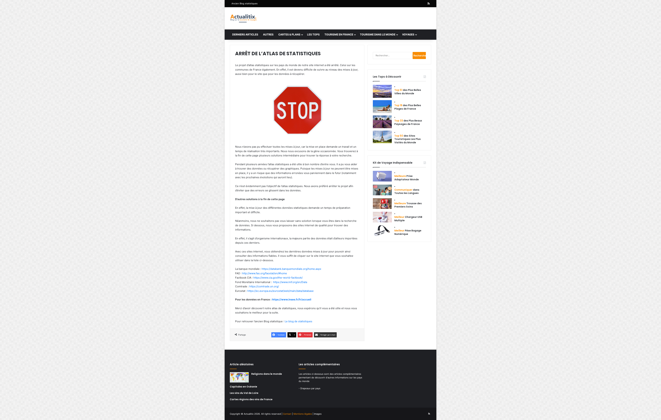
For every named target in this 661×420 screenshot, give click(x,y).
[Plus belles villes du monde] (382, 91)
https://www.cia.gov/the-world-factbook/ (278, 277)
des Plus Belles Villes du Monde (407, 91)
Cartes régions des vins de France (251, 399)
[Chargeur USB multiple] (382, 217)
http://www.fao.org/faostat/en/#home (264, 273)
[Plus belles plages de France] (382, 106)
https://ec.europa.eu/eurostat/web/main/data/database (280, 291)
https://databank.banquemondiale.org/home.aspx (291, 268)
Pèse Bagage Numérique (407, 232)
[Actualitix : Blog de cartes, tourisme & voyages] (243, 18)
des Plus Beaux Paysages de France (408, 122)
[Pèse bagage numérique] (382, 230)
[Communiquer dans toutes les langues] (382, 190)
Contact (287, 413)
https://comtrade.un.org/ (264, 286)
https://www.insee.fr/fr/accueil (291, 299)
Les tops (313, 34)
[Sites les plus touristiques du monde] (382, 137)
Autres (268, 34)
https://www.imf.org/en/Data (290, 282)
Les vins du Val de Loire (244, 393)
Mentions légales (302, 413)
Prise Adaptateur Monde (406, 177)
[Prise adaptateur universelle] (382, 176)
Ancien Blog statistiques (245, 3)
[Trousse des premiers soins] (382, 203)
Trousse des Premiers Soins (408, 205)
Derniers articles (245, 34)
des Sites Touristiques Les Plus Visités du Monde (407, 139)
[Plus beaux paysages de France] (382, 121)
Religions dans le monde (266, 374)
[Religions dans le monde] (239, 377)
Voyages (408, 34)
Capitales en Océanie (243, 386)
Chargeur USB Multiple (408, 218)
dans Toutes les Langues (406, 191)
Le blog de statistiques (298, 321)
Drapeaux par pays (310, 388)
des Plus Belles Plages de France (407, 107)
